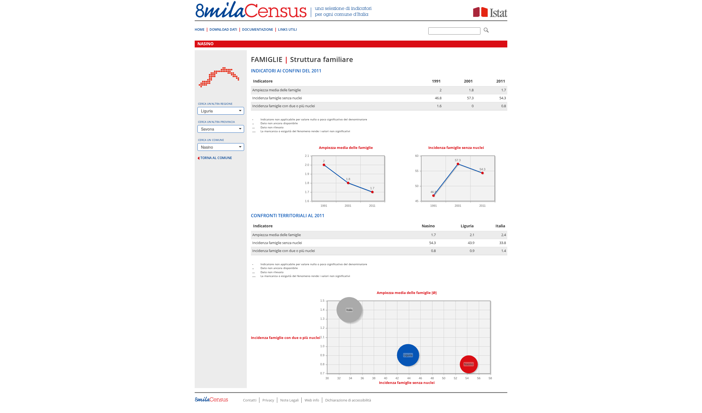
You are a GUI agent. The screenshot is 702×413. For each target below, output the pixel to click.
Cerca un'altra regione (215, 104)
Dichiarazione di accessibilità (348, 400)
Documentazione (257, 29)
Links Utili (287, 29)
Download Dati (223, 29)
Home (200, 29)
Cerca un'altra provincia (216, 122)
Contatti (249, 400)
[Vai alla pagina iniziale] (284, 14)
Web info (312, 400)
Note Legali (289, 400)
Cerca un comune (211, 140)
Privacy (268, 400)
